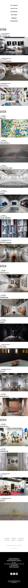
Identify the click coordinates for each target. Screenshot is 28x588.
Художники (14, 11)
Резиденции (14, 21)
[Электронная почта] (17, 574)
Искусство (14, 8)
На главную (14, 5)
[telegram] (11, 574)
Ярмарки (14, 18)
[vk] (14, 574)
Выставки (14, 14)
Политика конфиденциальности (14, 544)
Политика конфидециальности (14, 581)
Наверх (13, 548)
